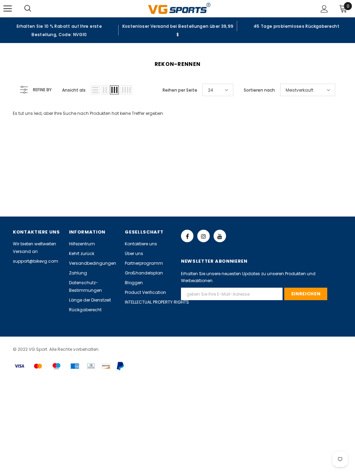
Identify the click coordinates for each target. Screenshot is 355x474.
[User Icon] (324, 8)
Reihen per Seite (180, 90)
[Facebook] (187, 236)
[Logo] (179, 8)
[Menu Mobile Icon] (7, 9)
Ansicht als (74, 90)
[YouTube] (220, 236)
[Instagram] (203, 236)
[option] (59, 30)
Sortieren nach (259, 90)
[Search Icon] (34, 8)
